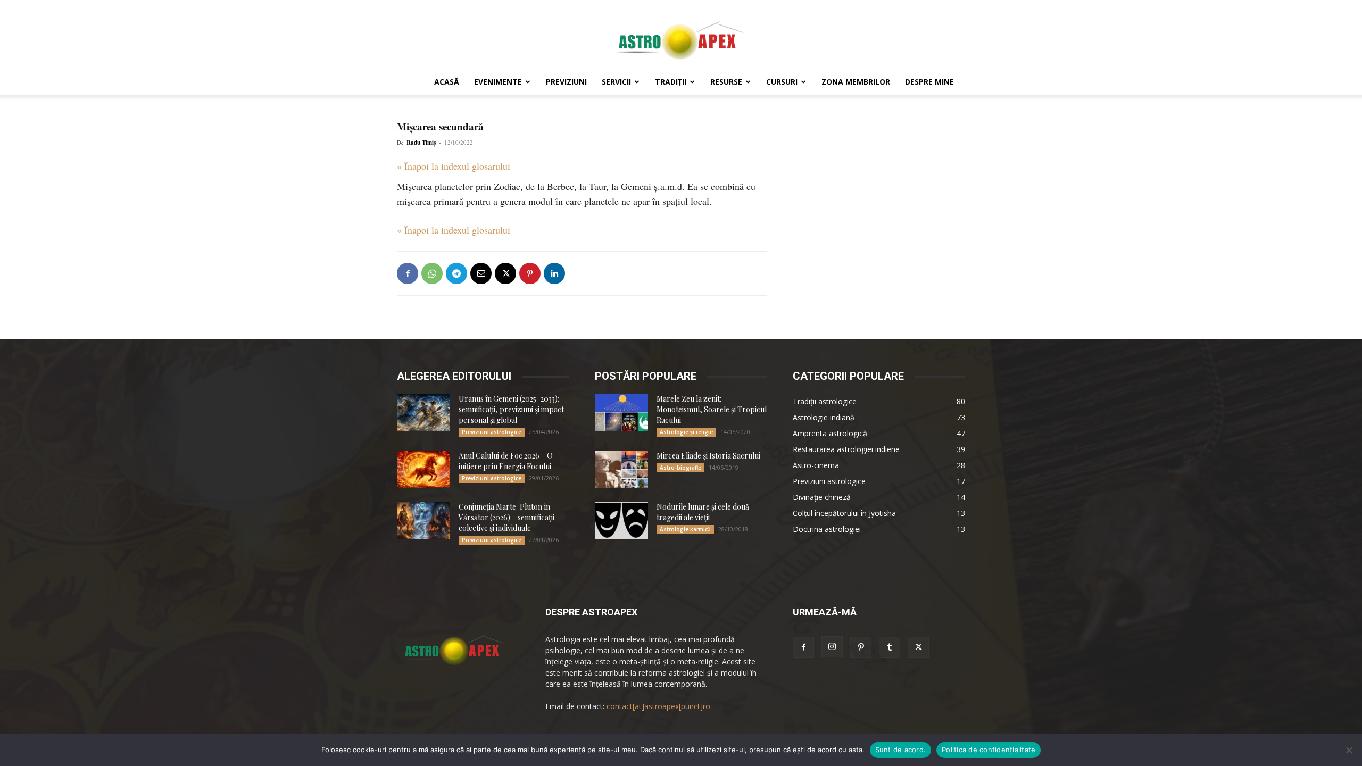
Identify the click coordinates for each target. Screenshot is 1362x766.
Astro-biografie (680, 467)
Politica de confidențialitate (988, 749)
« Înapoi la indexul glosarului (453, 166)
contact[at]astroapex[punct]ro (658, 706)
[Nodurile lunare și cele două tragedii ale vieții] (621, 520)
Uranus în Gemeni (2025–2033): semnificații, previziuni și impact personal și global (511, 409)
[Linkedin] (554, 273)
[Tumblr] (889, 647)
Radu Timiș (421, 142)
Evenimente (498, 82)
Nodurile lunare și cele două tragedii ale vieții (703, 512)
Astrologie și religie (686, 432)
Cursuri (782, 82)
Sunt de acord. (900, 749)
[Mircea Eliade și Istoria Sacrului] (621, 469)
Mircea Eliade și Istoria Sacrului (708, 456)
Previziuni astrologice (491, 432)
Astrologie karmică (685, 529)
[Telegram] (456, 273)
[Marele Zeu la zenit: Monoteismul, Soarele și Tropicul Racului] (621, 412)
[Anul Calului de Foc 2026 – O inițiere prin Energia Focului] (423, 469)
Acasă (446, 82)
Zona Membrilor (855, 82)
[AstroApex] (681, 35)
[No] (1348, 750)
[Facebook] (407, 273)
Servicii (616, 82)
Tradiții (670, 82)
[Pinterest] (530, 273)
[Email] (481, 273)
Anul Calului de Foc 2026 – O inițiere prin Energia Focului (506, 461)
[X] (505, 273)
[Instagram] (832, 646)
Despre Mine (929, 82)
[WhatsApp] (432, 273)
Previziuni (566, 82)
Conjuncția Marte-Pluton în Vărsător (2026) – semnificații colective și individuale (506, 517)
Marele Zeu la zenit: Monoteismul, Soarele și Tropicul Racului (712, 409)
